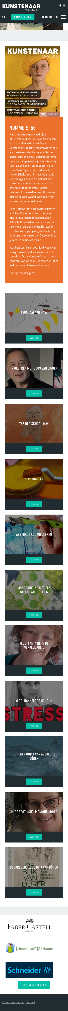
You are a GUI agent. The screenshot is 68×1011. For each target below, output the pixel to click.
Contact (30, 1002)
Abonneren (22, 17)
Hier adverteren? (34, 985)
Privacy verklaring (13, 1002)
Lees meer (34, 338)
